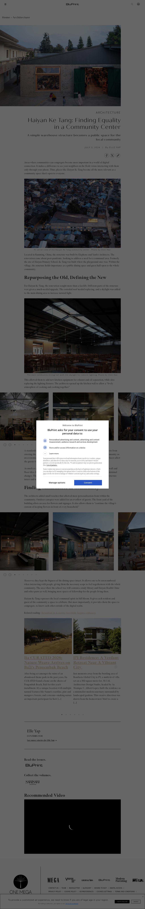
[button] (72, 454)
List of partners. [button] (52, 465)
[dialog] (72, 454)
